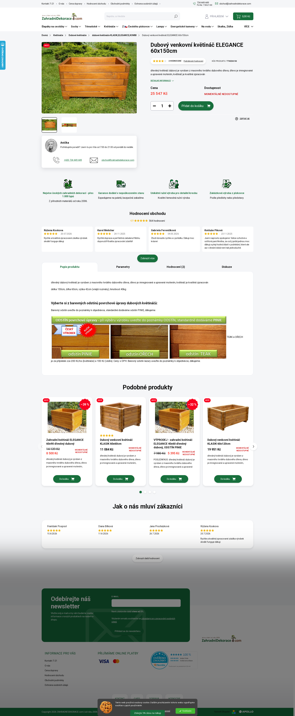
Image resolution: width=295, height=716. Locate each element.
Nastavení (165, 711)
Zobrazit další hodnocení (147, 558)
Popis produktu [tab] (69, 266)
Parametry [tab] (123, 266)
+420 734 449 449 (73, 160)
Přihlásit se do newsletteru (127, 631)
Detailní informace (161, 81)
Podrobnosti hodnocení (193, 61)
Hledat (176, 16)
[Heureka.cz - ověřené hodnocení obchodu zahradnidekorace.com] (174, 660)
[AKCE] (121, 417)
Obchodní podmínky (120, 3)
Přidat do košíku (192, 106)
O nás (61, 3)
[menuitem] (55, 26)
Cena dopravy (75, 3)
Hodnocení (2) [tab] (176, 266)
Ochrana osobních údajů (146, 3)
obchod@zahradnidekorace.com (118, 160)
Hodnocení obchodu (96, 3)
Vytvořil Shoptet (222, 711)
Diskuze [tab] (227, 266)
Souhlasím (186, 711)
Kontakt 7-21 (48, 3)
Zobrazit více (147, 258)
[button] (140, 492)
